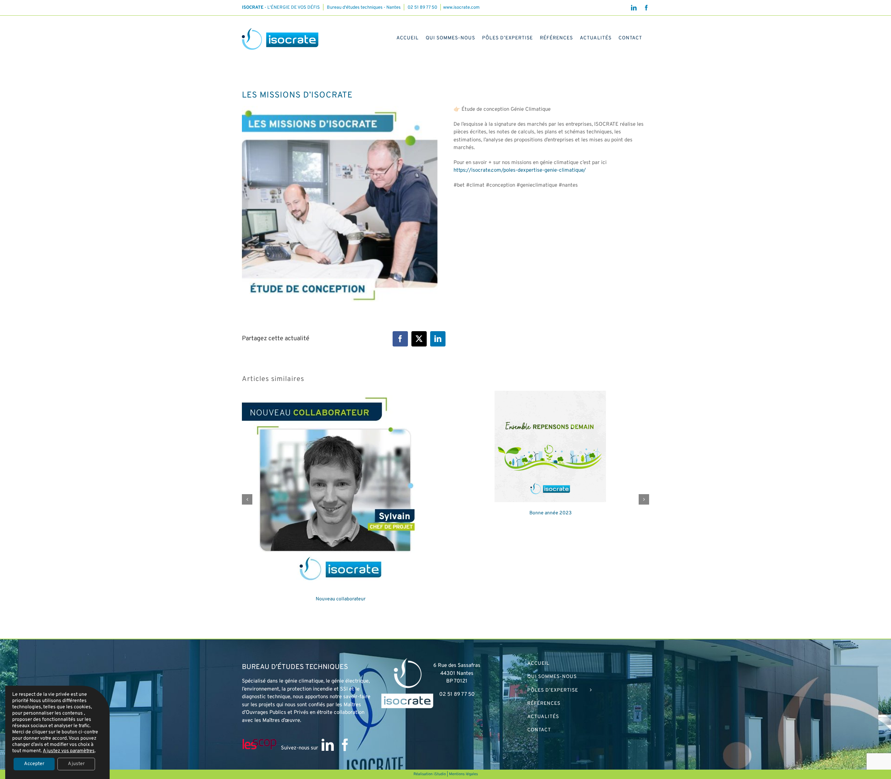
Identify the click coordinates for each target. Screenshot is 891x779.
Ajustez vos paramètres (69, 751)
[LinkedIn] (328, 745)
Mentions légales (463, 774)
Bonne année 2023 (550, 513)
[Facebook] (345, 745)
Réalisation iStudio (429, 774)
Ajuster (76, 764)
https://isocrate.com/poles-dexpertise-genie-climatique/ (520, 170)
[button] (247, 499)
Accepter (34, 764)
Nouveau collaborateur (340, 599)
